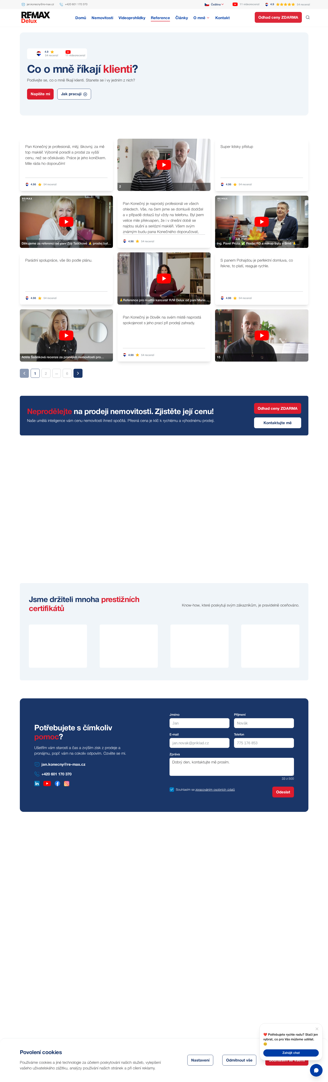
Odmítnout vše (239, 1060)
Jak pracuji (71, 94)
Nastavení (200, 1060)
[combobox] (214, 4)
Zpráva (175, 754)
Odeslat (283, 792)
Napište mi (40, 94)
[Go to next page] (78, 373)
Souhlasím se (185, 789)
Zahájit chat (291, 1053)
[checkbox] (172, 789)
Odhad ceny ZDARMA (278, 17)
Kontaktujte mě (278, 423)
